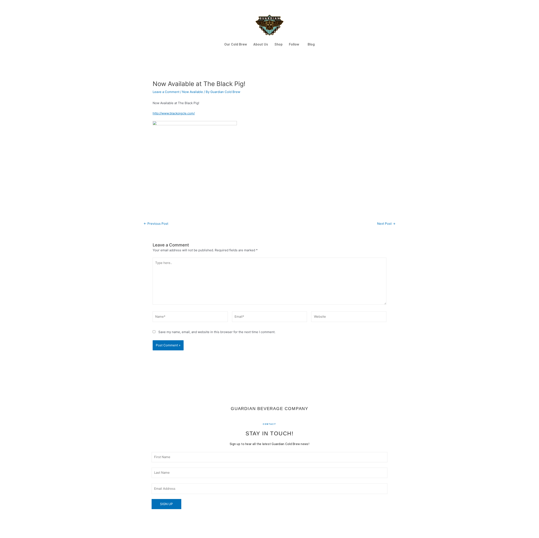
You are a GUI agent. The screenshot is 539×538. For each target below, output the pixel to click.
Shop (278, 44)
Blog (311, 44)
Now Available (192, 92)
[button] (295, 44)
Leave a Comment (166, 92)
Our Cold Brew (235, 44)
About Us (260, 44)
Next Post (386, 223)
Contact (269, 424)
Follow (294, 44)
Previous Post (156, 223)
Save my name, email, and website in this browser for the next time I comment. (216, 332)
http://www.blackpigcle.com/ (174, 113)
